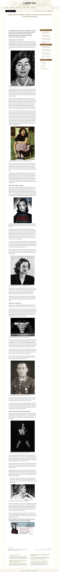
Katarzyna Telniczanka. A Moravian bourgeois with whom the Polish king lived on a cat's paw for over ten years (17, 550)
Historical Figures (44, 63)
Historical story (44, 65)
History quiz (43, 67)
